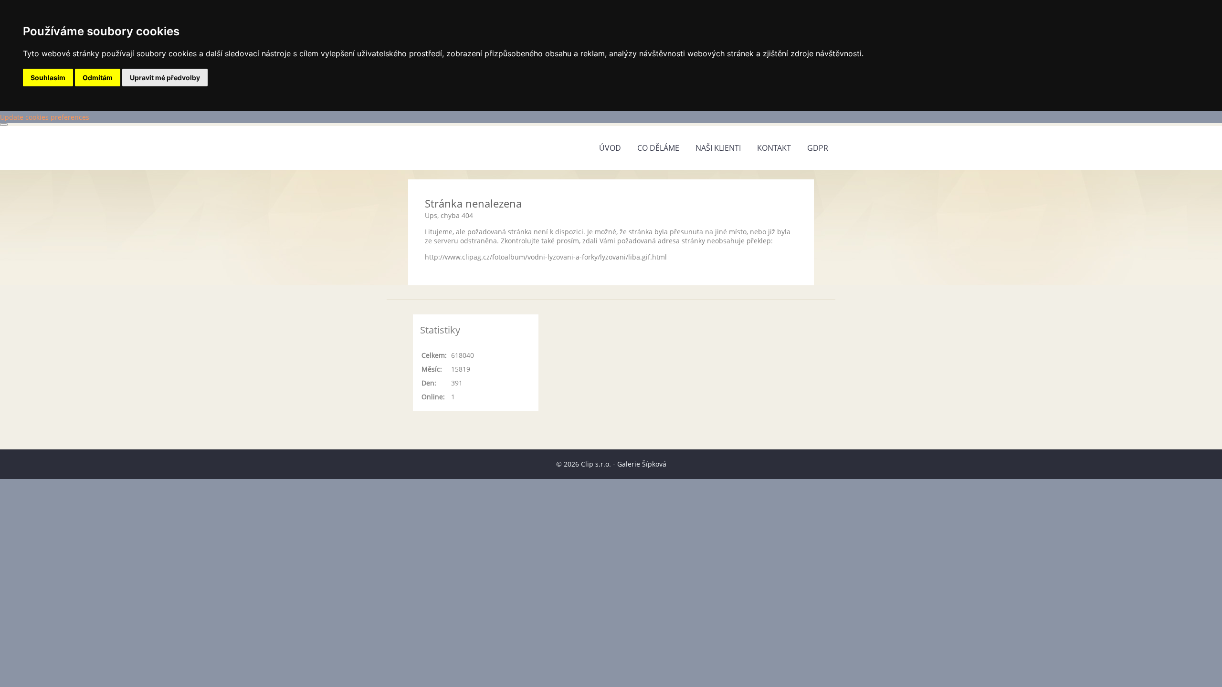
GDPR (817, 148)
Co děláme (658, 148)
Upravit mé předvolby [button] (165, 77)
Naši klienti (718, 148)
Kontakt (774, 148)
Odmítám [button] (98, 77)
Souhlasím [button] (48, 77)
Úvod (610, 148)
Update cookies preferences (44, 117)
